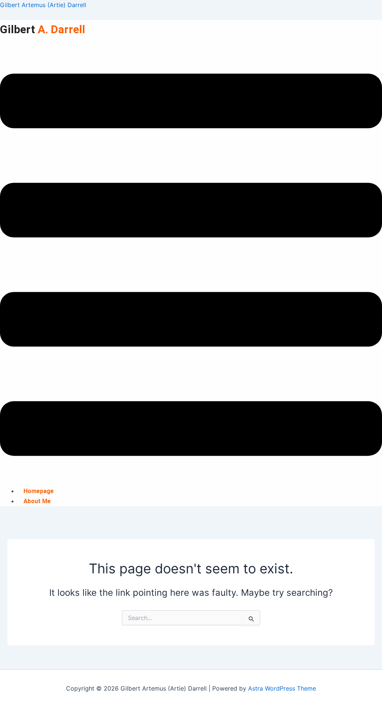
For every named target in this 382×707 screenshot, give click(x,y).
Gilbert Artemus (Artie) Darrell (43, 5)
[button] (191, 266)
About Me (37, 501)
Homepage (39, 491)
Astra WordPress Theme (282, 688)
